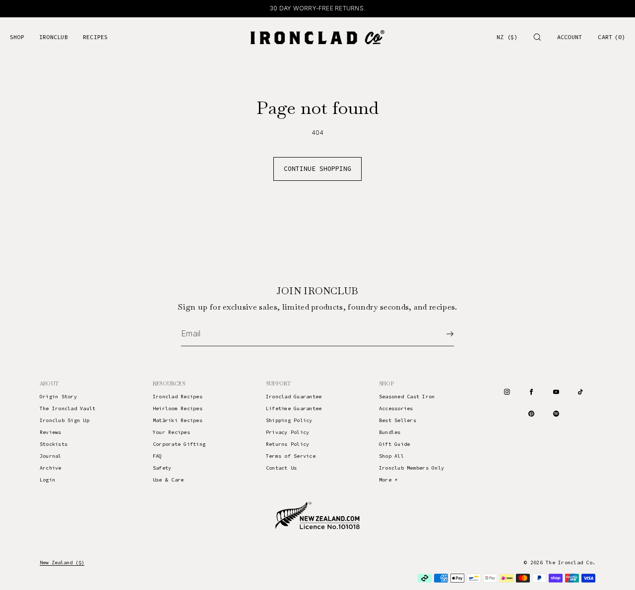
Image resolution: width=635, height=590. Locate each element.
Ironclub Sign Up (64, 420)
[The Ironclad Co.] (317, 37)
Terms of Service (291, 456)
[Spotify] (556, 414)
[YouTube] (556, 392)
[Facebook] (531, 392)
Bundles (390, 432)
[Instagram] (507, 392)
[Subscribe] (441, 334)
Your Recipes (171, 432)
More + (388, 480)
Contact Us (281, 468)
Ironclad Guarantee (293, 396)
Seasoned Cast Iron (407, 396)
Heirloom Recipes (177, 408)
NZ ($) (507, 37)
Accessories (396, 408)
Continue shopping (317, 168)
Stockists (53, 444)
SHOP (17, 37)
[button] (537, 36)
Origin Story (58, 396)
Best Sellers (397, 420)
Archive (51, 468)
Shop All (391, 456)
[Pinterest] (531, 414)
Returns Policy (287, 444)
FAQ (157, 456)
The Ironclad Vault (67, 408)
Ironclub (53, 37)
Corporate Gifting (179, 444)
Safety (162, 468)
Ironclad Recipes (177, 396)
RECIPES (95, 37)
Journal (51, 456)
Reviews (51, 432)
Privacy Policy (287, 432)
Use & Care (168, 480)
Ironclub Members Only (411, 468)
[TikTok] (580, 392)
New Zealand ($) (62, 562)
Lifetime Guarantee (293, 408)
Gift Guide (394, 444)
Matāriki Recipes (177, 420)
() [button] (611, 37)
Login (47, 480)
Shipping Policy (289, 420)
